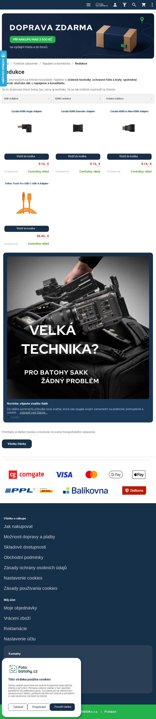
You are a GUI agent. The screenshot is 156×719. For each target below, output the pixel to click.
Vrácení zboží (17, 618)
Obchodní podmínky (23, 557)
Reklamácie (15, 628)
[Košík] (143, 5)
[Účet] (115, 5)
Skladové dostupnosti (25, 547)
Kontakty (15, 653)
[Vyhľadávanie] (134, 5)
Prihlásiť (110, 711)
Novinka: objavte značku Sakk (27, 403)
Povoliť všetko (63, 706)
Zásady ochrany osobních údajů (35, 567)
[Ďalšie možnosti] (152, 5)
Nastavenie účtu (20, 639)
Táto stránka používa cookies (29, 679)
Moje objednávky (20, 608)
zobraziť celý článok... (34, 412)
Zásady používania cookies (30, 588)
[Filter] (124, 5)
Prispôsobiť (39, 707)
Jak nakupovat (18, 526)
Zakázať (18, 707)
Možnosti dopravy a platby (29, 536)
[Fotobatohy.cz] (102, 5)
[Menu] (88, 5)
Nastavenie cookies (23, 578)
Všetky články (17, 444)
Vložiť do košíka (26, 156)
